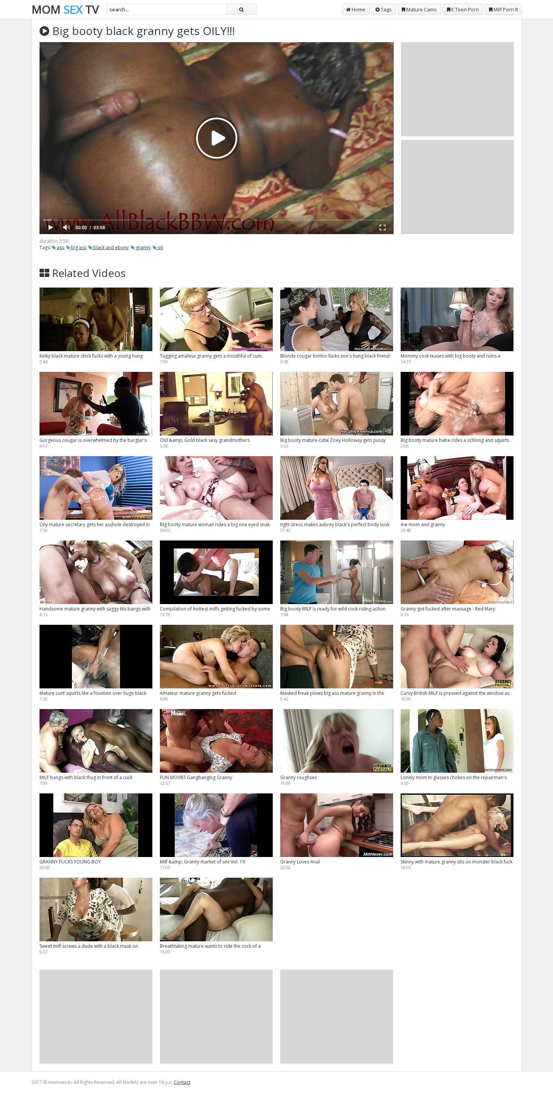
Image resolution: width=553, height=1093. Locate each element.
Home (358, 9)
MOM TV (65, 9)
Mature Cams (421, 9)
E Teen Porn (464, 9)
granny (142, 247)
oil (159, 247)
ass (60, 247)
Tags (386, 9)
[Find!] (241, 9)
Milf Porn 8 (505, 9)
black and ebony (110, 247)
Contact (182, 1082)
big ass (78, 247)
